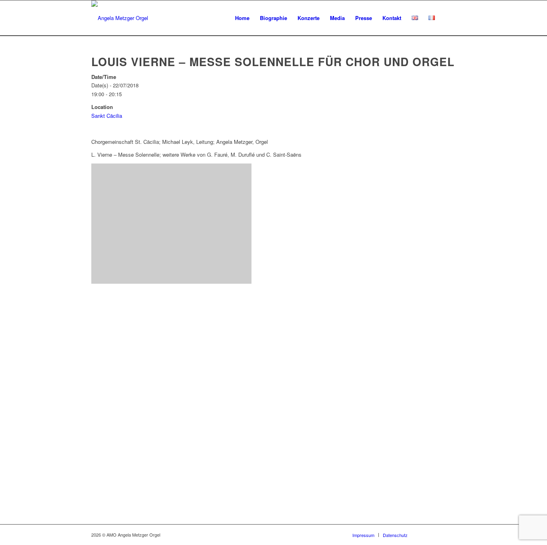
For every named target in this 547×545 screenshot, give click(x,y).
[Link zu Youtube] (438, 535)
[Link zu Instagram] (450, 535)
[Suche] (448, 18)
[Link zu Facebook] (426, 535)
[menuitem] (242, 18)
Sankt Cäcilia (106, 115)
